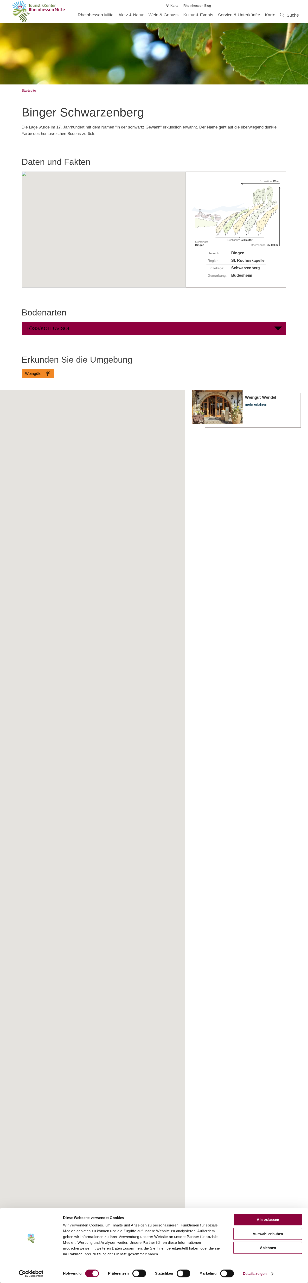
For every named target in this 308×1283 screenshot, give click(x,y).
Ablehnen (268, 1248)
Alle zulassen (268, 1220)
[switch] (139, 1273)
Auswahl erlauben (268, 1234)
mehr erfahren (246, 409)
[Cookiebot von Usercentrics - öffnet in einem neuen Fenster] (31, 1273)
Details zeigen (255, 1273)
